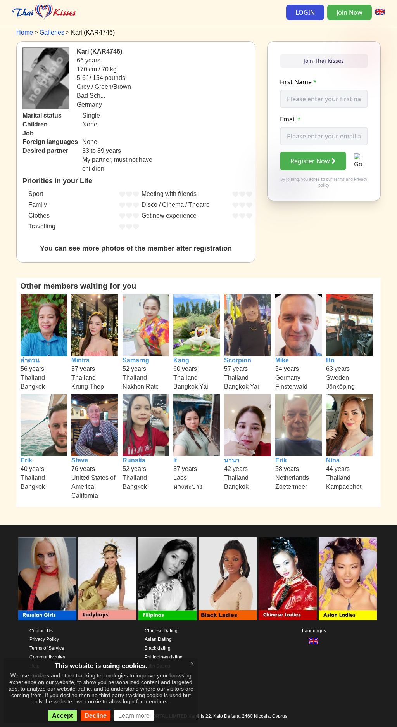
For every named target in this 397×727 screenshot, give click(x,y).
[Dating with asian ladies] (348, 578)
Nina (333, 460)
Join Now (349, 12)
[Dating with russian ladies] (47, 578)
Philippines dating (164, 657)
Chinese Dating (161, 631)
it (175, 460)
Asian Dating (158, 639)
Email (290, 119)
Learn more (134, 715)
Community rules (47, 657)
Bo (330, 360)
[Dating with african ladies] (227, 578)
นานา (232, 460)
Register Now (310, 161)
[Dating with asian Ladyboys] (107, 578)
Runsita (134, 460)
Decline (96, 715)
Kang (181, 360)
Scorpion (237, 360)
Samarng (136, 360)
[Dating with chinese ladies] (288, 578)
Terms (339, 179)
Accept (62, 715)
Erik (26, 460)
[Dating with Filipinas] (167, 578)
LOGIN (305, 12)
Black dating (158, 648)
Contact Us (41, 631)
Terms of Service (46, 648)
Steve (79, 460)
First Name (298, 82)
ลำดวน (30, 360)
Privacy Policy (44, 639)
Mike (282, 360)
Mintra (80, 360)
